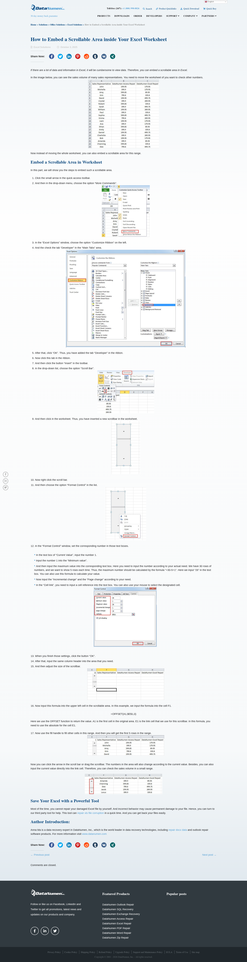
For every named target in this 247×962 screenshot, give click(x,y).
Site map (196, 952)
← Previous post (40, 854)
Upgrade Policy (122, 952)
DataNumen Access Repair (117, 918)
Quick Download (191, 8)
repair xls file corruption (90, 813)
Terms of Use (182, 952)
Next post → (209, 854)
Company (189, 16)
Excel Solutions (74, 24)
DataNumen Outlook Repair (118, 904)
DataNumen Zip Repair (115, 937)
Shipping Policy (88, 952)
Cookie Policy (70, 952)
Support (171, 16)
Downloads (122, 16)
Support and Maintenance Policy (148, 952)
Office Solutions (57, 24)
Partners (208, 16)
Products (103, 16)
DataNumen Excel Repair (116, 923)
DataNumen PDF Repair (116, 928)
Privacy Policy (54, 952)
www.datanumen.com (94, 833)
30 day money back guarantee (44, 15)
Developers (154, 16)
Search (148, 8)
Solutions (43, 24)
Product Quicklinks (167, 8)
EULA (169, 952)
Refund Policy (105, 952)
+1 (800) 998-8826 (130, 8)
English (210, 2)
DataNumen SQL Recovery (117, 909)
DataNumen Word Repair (116, 933)
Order (138, 16)
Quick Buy (211, 8)
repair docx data (178, 829)
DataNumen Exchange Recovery (121, 914)
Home (33, 24)
